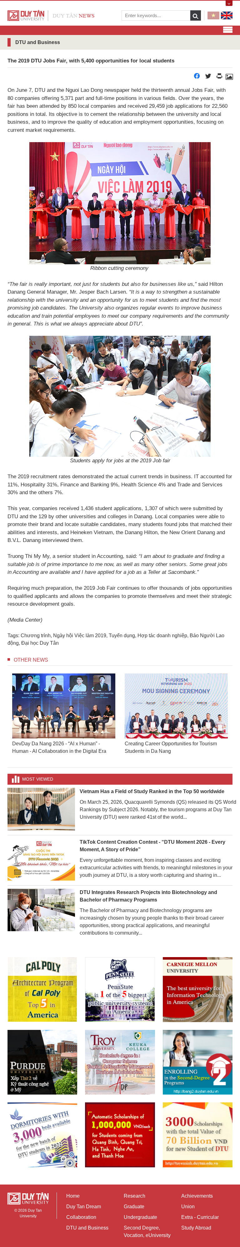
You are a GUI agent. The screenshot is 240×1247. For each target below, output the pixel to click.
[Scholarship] (197, 1134)
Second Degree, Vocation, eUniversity (147, 1231)
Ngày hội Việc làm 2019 (79, 635)
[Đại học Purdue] (42, 1062)
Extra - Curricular (200, 1217)
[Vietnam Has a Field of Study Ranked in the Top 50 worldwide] (41, 808)
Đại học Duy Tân (40, 643)
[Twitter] (208, 77)
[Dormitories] (42, 1134)
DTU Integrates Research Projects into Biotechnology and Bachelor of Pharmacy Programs (148, 896)
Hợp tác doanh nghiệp (162, 635)
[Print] (219, 77)
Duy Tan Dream (83, 1206)
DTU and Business (87, 1227)
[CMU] (197, 989)
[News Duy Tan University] (51, 15)
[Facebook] (197, 77)
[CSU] (42, 989)
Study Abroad (196, 1227)
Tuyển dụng (122, 635)
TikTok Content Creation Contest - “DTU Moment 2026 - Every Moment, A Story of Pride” (152, 845)
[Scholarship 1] (120, 1134)
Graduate (134, 1206)
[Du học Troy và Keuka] (120, 1062)
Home (73, 1196)
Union (188, 1206)
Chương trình (36, 635)
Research (134, 1196)
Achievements (197, 1196)
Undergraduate (140, 1217)
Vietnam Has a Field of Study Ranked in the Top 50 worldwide (152, 791)
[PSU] (120, 989)
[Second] (197, 1062)
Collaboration (81, 1217)
